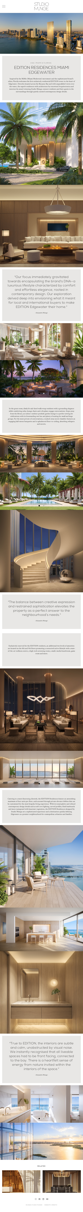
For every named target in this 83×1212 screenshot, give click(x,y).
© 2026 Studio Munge (34, 1205)
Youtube (47, 1199)
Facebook (39, 1199)
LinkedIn (43, 1199)
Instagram (36, 1199)
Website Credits (50, 1205)
